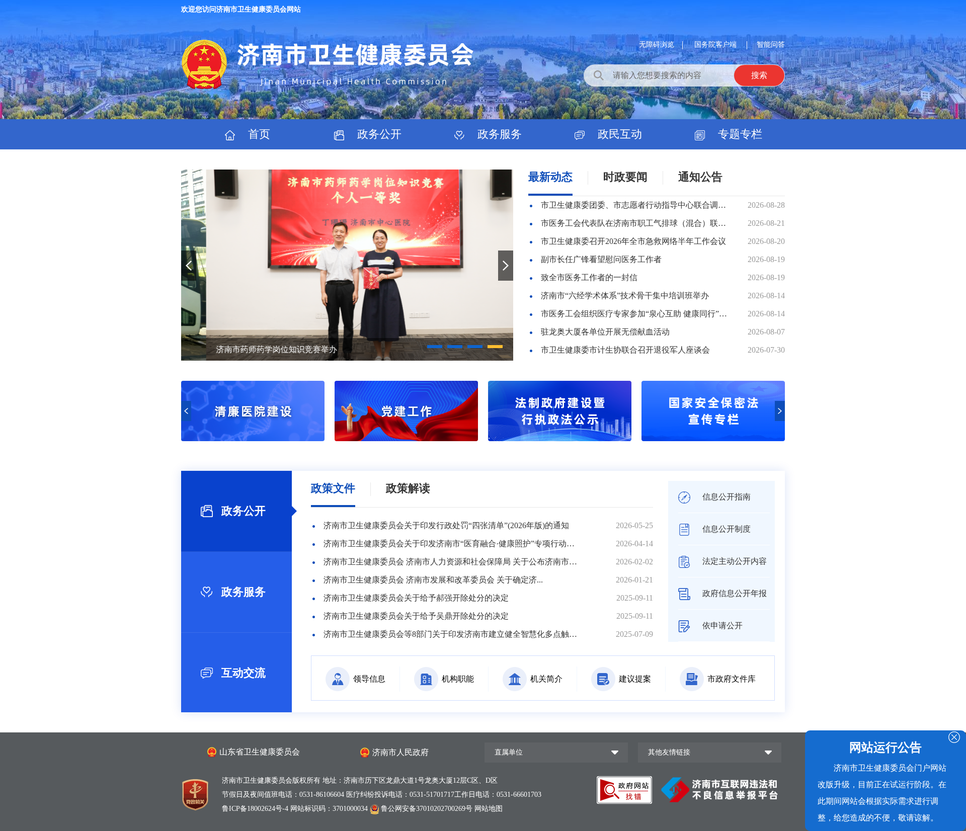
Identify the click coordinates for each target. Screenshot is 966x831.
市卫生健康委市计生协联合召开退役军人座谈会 (625, 350)
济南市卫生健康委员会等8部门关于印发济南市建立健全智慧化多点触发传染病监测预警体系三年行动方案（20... (450, 634)
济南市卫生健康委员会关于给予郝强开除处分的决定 (416, 598)
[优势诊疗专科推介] (713, 438)
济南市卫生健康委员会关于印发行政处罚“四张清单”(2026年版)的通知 (446, 525)
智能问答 (771, 44)
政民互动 (618, 134)
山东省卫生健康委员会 (259, 751)
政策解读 (408, 488)
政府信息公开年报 (733, 593)
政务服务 (498, 134)
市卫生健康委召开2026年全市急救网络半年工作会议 (633, 241)
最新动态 (550, 177)
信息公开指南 (725, 496)
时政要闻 (625, 177)
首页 (257, 134)
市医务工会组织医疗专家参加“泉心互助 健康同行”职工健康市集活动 (635, 313)
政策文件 (333, 488)
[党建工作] (253, 438)
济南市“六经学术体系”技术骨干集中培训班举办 (625, 295)
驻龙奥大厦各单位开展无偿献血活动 (605, 331)
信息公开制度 (725, 529)
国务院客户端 (716, 44)
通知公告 (700, 177)
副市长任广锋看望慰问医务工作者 (601, 259)
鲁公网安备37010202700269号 (426, 808)
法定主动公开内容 (733, 561)
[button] (434, 346)
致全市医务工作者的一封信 (589, 277)
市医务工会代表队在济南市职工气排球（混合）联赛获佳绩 (635, 223)
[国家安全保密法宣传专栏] (559, 438)
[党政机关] (195, 792)
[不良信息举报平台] (719, 789)
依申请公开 (721, 625)
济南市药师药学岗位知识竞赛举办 (251, 349)
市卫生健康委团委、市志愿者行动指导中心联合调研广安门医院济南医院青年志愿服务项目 (635, 205)
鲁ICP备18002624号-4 (256, 808)
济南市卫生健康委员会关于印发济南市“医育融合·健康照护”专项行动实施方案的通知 (450, 543)
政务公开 (377, 134)
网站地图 (488, 808)
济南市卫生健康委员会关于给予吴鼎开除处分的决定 (416, 616)
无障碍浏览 (656, 44)
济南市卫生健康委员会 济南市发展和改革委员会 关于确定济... (433, 579)
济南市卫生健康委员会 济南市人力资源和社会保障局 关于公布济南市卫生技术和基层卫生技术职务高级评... (450, 561)
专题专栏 (738, 134)
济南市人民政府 (400, 752)
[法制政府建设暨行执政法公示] (406, 438)
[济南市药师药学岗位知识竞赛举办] (347, 265)
